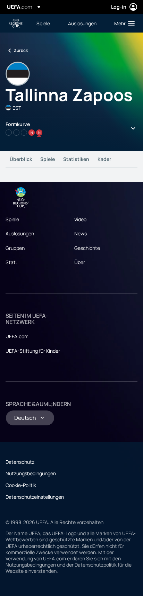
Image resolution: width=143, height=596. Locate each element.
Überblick (21, 159)
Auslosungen (20, 233)
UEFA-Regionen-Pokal (16, 23)
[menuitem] (46, 23)
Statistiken (76, 159)
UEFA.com (17, 336)
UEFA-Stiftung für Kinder (33, 350)
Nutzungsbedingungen (31, 473)
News (80, 233)
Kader (104, 159)
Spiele (47, 159)
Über (79, 262)
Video (80, 219)
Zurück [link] (21, 50)
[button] (123, 23)
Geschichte (87, 248)
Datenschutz (20, 462)
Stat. (11, 262)
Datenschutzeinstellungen (35, 497)
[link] (43, 23)
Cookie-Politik (21, 485)
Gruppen (15, 248)
